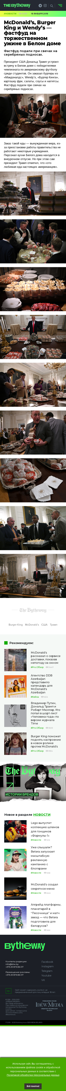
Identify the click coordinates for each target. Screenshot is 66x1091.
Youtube (46, 975)
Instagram (47, 966)
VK (43, 980)
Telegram (46, 971)
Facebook (47, 961)
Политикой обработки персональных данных (33, 1075)
